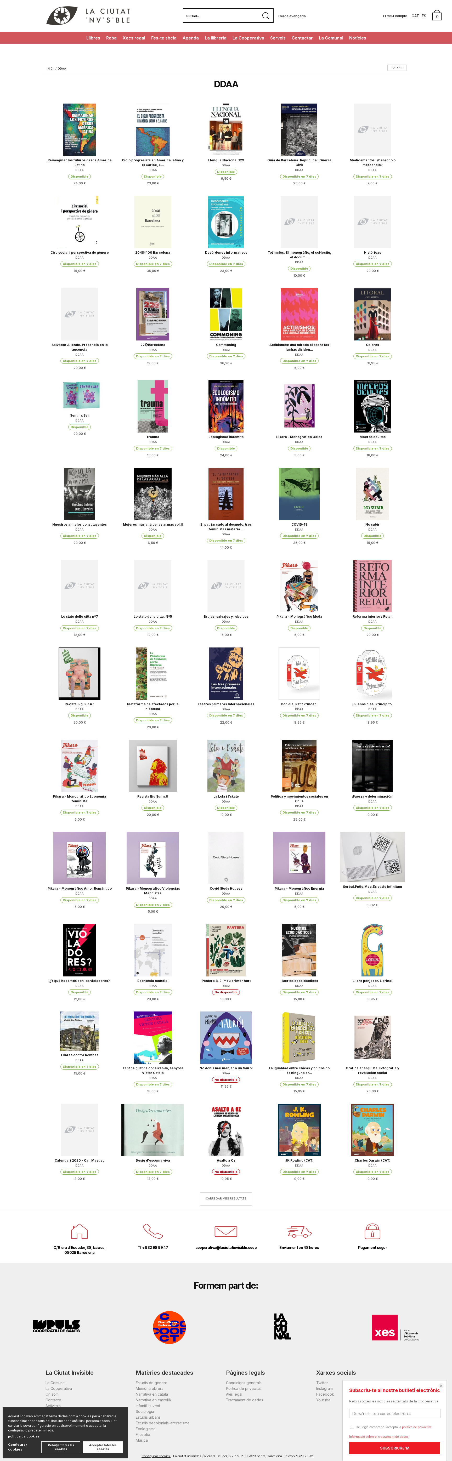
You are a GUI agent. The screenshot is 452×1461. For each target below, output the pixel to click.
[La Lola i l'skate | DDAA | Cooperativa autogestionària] (226, 766)
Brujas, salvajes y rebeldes (226, 616)
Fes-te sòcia (164, 38)
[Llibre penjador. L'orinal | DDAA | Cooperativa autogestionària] (372, 950)
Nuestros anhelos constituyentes (79, 524)
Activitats (53, 1405)
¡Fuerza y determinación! (372, 796)
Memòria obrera (149, 1388)
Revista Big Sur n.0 (152, 796)
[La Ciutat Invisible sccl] (88, 24)
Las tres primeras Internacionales (226, 704)
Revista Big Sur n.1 (79, 704)
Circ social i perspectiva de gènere (79, 252)
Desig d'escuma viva (153, 1160)
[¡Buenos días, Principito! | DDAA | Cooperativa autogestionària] (372, 673)
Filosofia (143, 1434)
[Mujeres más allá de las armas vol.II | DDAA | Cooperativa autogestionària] (152, 494)
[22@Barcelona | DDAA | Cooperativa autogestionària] (152, 314)
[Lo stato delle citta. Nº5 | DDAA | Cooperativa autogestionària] (152, 586)
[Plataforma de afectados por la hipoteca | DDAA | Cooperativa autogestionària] (152, 673)
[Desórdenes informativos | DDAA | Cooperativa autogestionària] (226, 222)
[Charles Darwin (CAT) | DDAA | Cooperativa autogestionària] (372, 1130)
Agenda (191, 38)
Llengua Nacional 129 (226, 160)
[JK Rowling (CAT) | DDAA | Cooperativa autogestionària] (299, 1130)
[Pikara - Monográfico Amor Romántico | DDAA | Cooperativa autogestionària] (79, 858)
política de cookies (23, 1436)
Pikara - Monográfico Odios (299, 437)
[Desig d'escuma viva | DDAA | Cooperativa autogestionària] (152, 1130)
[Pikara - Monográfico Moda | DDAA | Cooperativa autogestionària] (299, 586)
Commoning (226, 345)
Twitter (322, 1382)
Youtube (323, 1400)
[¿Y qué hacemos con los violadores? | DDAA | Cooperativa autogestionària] (79, 950)
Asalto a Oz (226, 1160)
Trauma (152, 437)
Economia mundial (152, 981)
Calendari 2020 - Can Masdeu (80, 1160)
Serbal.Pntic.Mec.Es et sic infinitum (372, 887)
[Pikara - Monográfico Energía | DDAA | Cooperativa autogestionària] (299, 858)
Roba (111, 38)
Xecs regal (134, 38)
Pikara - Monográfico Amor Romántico (80, 888)
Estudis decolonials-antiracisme (163, 1423)
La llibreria (216, 38)
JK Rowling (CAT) (299, 1160)
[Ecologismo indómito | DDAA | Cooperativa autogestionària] (226, 406)
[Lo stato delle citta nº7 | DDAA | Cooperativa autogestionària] (79, 586)
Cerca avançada (292, 16)
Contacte (53, 1400)
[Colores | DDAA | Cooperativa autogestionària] (372, 314)
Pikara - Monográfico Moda (299, 616)
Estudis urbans (148, 1417)
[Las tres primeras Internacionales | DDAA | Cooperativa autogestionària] (226, 673)
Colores (372, 345)
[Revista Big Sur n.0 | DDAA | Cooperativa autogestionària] (152, 766)
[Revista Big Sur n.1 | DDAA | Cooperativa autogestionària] (79, 673)
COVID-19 (299, 524)
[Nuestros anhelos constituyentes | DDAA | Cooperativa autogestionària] (79, 494)
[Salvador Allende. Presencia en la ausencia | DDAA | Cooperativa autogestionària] (79, 314)
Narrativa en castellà (153, 1400)
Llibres (93, 38)
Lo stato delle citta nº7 (79, 616)
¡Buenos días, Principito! (372, 704)
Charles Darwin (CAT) (373, 1160)
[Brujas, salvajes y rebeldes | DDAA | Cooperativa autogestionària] (226, 586)
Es (424, 16)
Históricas (372, 252)
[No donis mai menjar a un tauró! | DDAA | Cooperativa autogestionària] (226, 1037)
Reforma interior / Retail (373, 616)
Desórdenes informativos (226, 252)
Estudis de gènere (151, 1382)
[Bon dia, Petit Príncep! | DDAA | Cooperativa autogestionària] (299, 673)
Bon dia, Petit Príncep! (299, 704)
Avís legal (234, 1394)
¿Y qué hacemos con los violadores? (79, 981)
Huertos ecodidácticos (299, 981)
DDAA (79, 170)
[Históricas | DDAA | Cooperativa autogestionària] (372, 222)
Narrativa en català (152, 1394)
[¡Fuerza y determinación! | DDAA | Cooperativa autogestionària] (372, 766)
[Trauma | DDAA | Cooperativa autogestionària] (152, 406)
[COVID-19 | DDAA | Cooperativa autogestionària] (299, 494)
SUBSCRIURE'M (394, 1448)
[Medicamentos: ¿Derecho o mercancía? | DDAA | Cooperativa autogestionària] (372, 130)
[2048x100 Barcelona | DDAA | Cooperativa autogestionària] (152, 222)
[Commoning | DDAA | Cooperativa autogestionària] (226, 314)
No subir (372, 524)
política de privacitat (416, 1427)
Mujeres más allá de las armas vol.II (153, 524)
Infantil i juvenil (148, 1405)
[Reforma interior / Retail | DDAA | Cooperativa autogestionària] (372, 586)
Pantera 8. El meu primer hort (226, 981)
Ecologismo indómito (226, 437)
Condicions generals (244, 1382)
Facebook (325, 1394)
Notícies (357, 38)
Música (142, 1440)
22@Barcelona (152, 345)
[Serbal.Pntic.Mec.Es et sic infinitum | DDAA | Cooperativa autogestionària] (372, 857)
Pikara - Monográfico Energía (299, 888)
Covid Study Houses (226, 888)
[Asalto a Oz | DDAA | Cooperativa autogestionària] (226, 1130)
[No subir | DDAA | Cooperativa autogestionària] (372, 494)
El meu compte (395, 16)
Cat (415, 16)
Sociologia (145, 1411)
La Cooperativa (248, 38)
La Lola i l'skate (226, 796)
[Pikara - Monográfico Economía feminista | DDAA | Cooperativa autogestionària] (79, 766)
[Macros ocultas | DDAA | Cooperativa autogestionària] (372, 406)
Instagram (324, 1388)
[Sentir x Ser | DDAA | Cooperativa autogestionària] (79, 395)
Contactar (302, 38)
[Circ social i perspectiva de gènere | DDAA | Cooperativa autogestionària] (79, 222)
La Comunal (331, 38)
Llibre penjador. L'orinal (372, 981)
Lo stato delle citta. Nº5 (153, 616)
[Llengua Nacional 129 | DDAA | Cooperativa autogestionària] (226, 130)
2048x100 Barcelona (152, 252)
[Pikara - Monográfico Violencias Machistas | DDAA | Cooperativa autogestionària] (152, 858)
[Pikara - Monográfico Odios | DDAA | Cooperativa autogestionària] (299, 406)
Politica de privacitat (243, 1388)
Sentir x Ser (79, 415)
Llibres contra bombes (79, 1055)
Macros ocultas (373, 437)
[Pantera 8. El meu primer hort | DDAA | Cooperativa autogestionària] (226, 950)
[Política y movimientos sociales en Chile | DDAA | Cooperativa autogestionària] (299, 766)
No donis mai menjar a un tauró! (226, 1068)
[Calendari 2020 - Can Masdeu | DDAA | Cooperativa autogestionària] (79, 1130)
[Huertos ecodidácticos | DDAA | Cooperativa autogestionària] (299, 950)
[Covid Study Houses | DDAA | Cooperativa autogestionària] (226, 858)
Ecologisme (146, 1428)
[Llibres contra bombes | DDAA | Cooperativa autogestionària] (79, 1031)
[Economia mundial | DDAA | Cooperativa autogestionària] (152, 950)
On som (52, 1394)
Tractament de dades (244, 1400)
